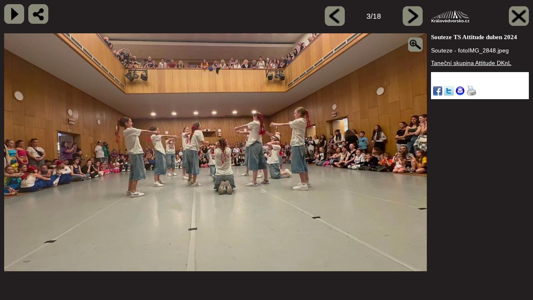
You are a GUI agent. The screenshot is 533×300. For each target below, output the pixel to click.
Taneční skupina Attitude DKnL (471, 63)
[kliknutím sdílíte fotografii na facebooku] (38, 14)
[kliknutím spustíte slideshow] (14, 14)
